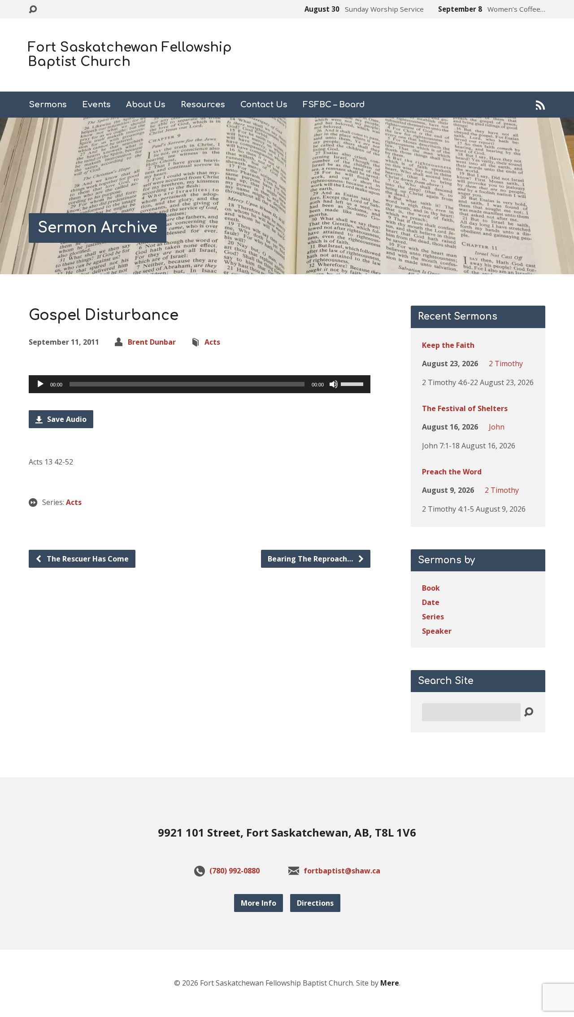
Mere (389, 983)
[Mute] (333, 384)
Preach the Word (452, 472)
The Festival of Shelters (465, 408)
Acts (212, 342)
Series (433, 617)
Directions (315, 903)
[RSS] (540, 105)
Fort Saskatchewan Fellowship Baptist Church (130, 54)
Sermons (48, 105)
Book (431, 588)
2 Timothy (506, 363)
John (496, 427)
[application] (199, 384)
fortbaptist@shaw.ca (342, 871)
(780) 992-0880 (234, 871)
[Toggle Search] (33, 9)
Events (96, 105)
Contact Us (263, 105)
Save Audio (66, 419)
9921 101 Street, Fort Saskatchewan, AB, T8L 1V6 (287, 832)
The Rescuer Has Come (87, 559)
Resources (203, 105)
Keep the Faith (448, 345)
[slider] (353, 383)
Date (430, 602)
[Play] (40, 384)
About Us (145, 105)
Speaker (437, 631)
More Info (258, 903)
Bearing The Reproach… (311, 559)
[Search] (528, 712)
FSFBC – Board (334, 105)
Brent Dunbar (152, 342)
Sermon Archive (97, 228)
